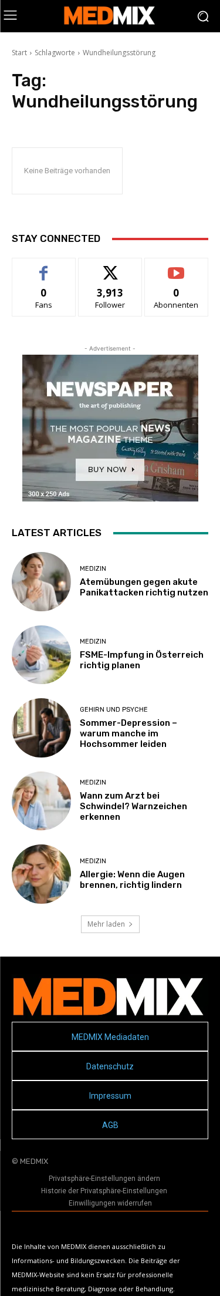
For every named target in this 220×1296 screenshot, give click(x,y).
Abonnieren (176, 266)
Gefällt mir (44, 266)
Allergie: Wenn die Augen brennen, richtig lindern (132, 879)
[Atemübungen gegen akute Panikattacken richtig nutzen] (41, 581)
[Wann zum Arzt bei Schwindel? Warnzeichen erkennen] (41, 801)
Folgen (110, 266)
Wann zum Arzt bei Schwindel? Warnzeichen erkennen (133, 806)
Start (19, 53)
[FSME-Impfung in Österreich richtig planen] (41, 655)
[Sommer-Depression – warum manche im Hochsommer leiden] (41, 728)
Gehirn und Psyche (114, 709)
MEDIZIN (93, 568)
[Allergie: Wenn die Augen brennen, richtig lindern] (41, 874)
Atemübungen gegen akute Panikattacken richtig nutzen (144, 587)
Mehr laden (106, 924)
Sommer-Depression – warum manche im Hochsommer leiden (128, 733)
